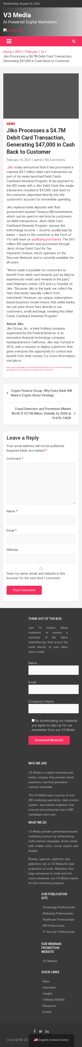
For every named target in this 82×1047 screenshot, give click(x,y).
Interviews (49, 987)
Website (12, 550)
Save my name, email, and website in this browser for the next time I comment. (36, 576)
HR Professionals (54, 925)
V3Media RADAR (54, 999)
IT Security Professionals (59, 931)
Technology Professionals (59, 907)
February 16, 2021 (19, 160)
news (11, 124)
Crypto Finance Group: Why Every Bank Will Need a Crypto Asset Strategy (41, 393)
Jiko (10, 167)
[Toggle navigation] (9, 41)
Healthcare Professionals (58, 919)
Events (47, 1012)
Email (12, 530)
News (46, 981)
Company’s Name (41, 701)
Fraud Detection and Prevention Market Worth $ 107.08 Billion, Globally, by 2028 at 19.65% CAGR (41, 413)
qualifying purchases (46, 239)
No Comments (55, 160)
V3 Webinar (50, 961)
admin (38, 160)
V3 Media (17, 15)
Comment (15, 459)
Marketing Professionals (58, 913)
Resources (49, 1005)
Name (12, 511)
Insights (48, 993)
